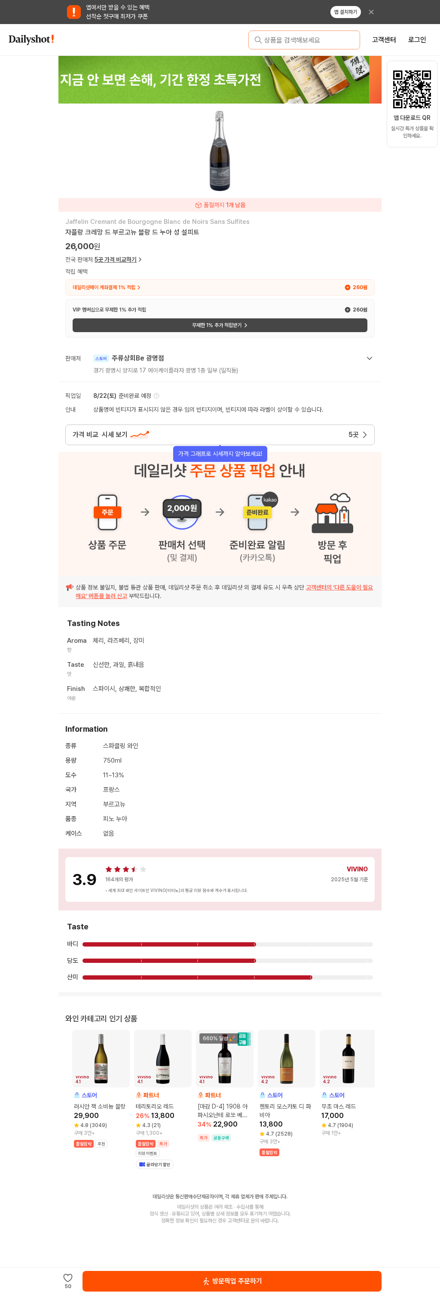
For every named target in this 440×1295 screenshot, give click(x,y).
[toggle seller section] (369, 358)
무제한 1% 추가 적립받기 (216, 325)
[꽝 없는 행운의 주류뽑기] (220, 79)
